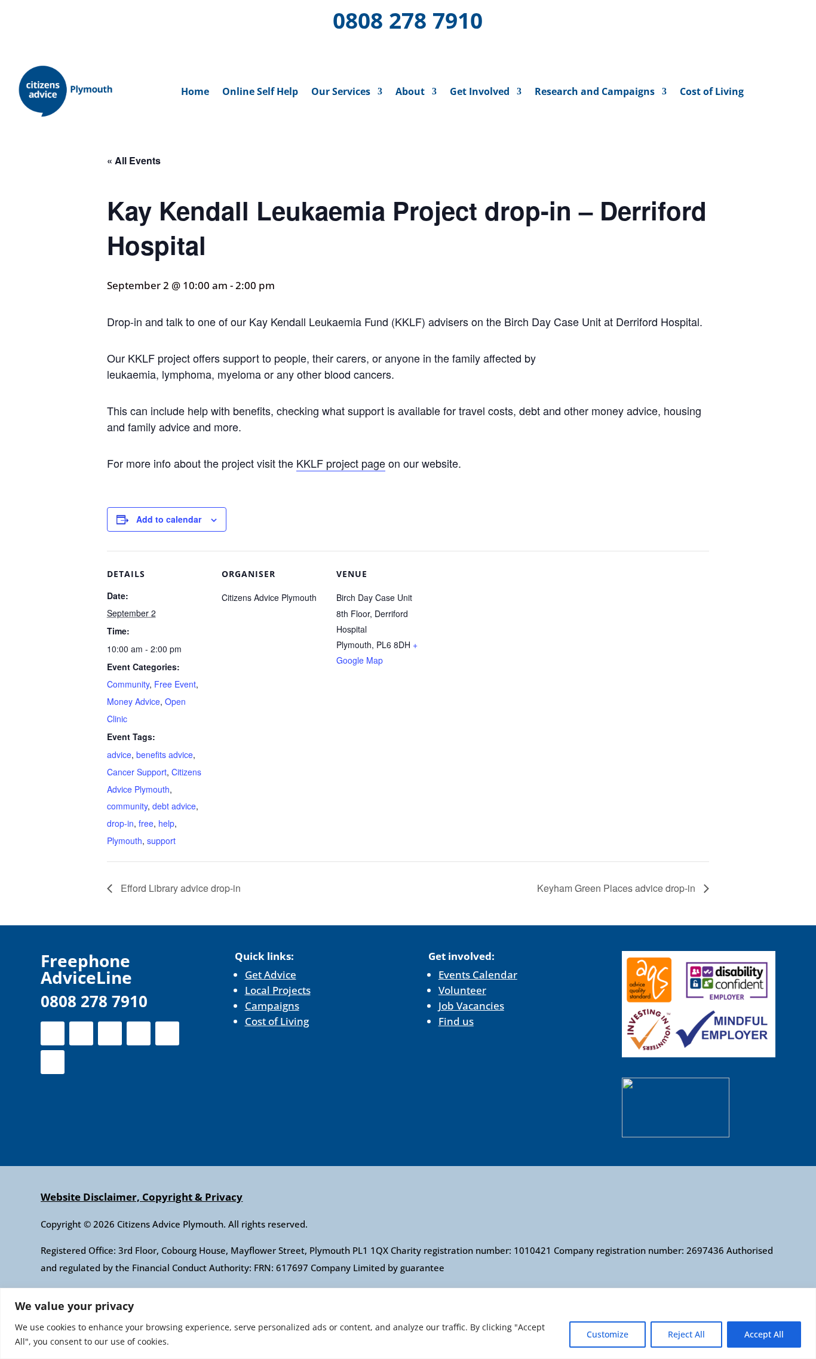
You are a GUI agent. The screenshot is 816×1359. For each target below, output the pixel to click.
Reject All (686, 1334)
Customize (607, 1334)
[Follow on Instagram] (94, 18)
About (410, 91)
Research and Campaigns (595, 91)
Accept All (764, 1334)
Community (128, 684)
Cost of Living (712, 91)
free (146, 823)
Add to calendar (168, 519)
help (166, 823)
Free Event (175, 684)
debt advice (174, 806)
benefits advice (164, 754)
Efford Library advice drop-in (179, 888)
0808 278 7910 (408, 20)
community (127, 806)
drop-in (120, 823)
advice (119, 754)
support (161, 840)
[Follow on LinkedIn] (125, 18)
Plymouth (124, 840)
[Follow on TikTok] (97, 49)
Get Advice (270, 974)
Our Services (340, 91)
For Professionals (741, 22)
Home (195, 91)
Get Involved (480, 91)
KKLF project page (340, 463)
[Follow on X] (63, 18)
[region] (408, 1323)
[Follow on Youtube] (156, 18)
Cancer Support (137, 772)
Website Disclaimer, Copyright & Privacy (142, 1197)
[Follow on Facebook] (32, 18)
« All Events (134, 160)
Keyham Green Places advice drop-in (617, 888)
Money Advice (133, 701)
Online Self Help (260, 91)
